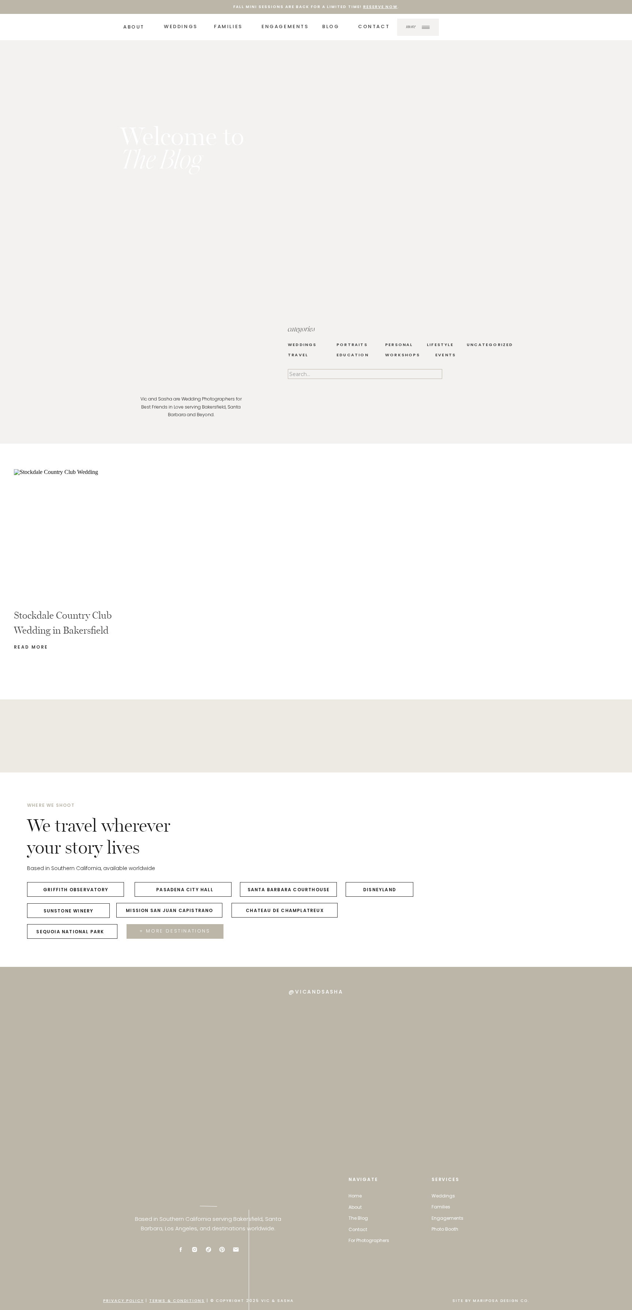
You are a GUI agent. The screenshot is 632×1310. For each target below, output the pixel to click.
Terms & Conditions (177, 1300)
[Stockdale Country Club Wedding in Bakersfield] (111, 534)
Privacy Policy (123, 1300)
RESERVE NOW (380, 7)
